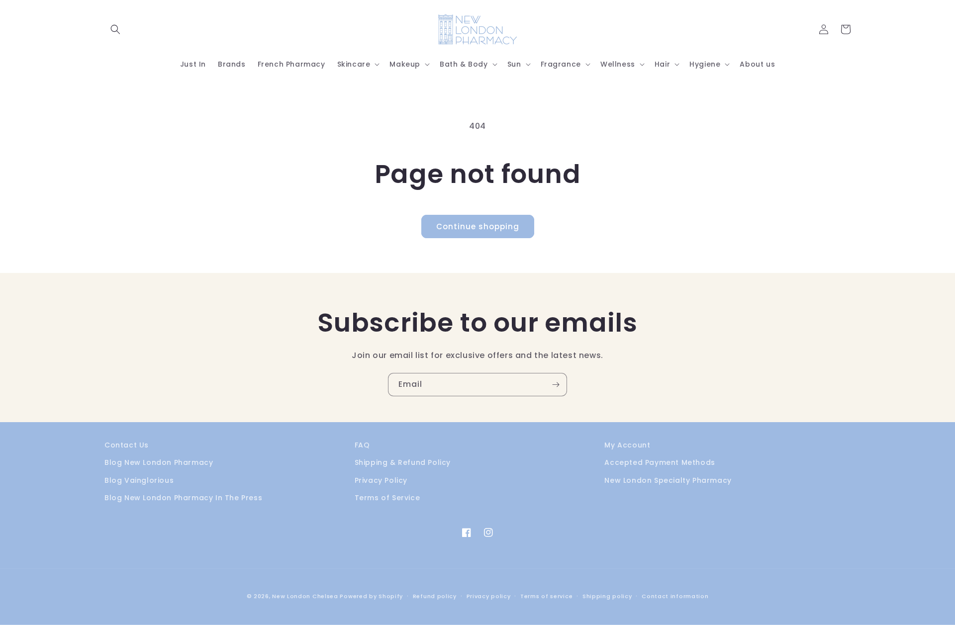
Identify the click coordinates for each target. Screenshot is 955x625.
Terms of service (546, 596)
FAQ (362, 445)
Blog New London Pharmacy (158, 462)
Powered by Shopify (371, 596)
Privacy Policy (381, 480)
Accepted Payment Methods (659, 462)
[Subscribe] (556, 384)
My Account (627, 445)
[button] (115, 29)
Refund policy (435, 596)
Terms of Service (387, 498)
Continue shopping (477, 226)
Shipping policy (607, 596)
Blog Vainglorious (139, 480)
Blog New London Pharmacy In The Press (183, 498)
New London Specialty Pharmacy (667, 480)
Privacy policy (489, 596)
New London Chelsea (305, 596)
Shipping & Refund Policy (403, 462)
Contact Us (126, 445)
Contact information (675, 596)
